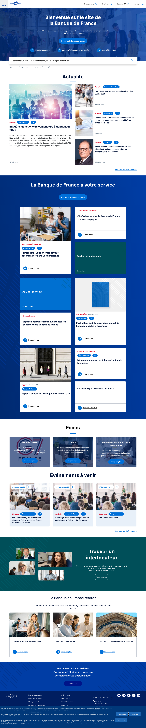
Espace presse (97, 701)
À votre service (65, 698)
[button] (138, 4)
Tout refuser (135, 714)
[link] (40, 50)
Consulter (81, 271)
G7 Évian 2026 (65, 695)
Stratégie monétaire (34, 702)
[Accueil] (11, 696)
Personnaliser (121, 720)
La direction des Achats (100, 704)
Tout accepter (122, 714)
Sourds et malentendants (101, 698)
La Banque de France (35, 698)
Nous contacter (98, 695)
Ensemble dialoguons (35, 695)
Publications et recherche (36, 705)
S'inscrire (73, 683)
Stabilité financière (67, 702)
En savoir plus (27, 306)
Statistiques (64, 705)
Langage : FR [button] (121, 4)
